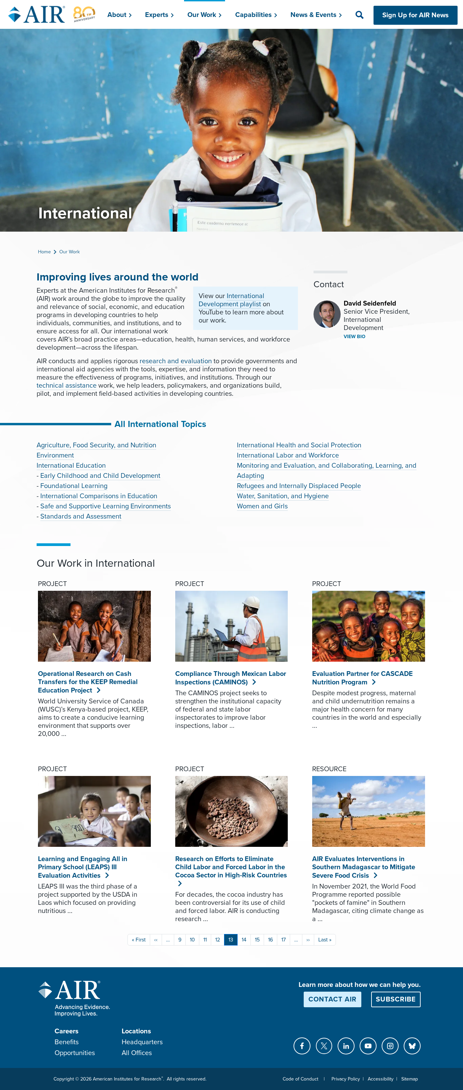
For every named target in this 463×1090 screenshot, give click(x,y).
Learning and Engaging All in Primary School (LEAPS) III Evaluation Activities (82, 867)
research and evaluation (176, 361)
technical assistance (67, 386)
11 (205, 939)
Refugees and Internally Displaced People (299, 486)
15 (257, 939)
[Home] (52, 14)
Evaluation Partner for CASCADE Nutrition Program (362, 678)
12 (217, 939)
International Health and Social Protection (299, 445)
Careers (67, 1031)
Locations (136, 1031)
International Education (71, 466)
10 (192, 939)
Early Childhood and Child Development (100, 476)
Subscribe (396, 999)
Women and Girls (262, 506)
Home (44, 252)
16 (270, 939)
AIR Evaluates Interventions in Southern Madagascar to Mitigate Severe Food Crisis (363, 867)
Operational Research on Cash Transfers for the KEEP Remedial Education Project (88, 682)
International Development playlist (231, 300)
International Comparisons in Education (98, 496)
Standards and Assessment (80, 516)
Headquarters (142, 1042)
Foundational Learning (73, 486)
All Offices (137, 1053)
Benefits (67, 1042)
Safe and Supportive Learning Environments (105, 506)
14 (244, 939)
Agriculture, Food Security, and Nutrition (96, 445)
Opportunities (75, 1053)
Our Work (69, 252)
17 (283, 939)
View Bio (354, 336)
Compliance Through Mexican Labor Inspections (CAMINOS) (230, 678)
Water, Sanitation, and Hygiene (283, 496)
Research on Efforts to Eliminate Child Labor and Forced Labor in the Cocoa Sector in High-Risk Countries (231, 867)
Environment (55, 455)
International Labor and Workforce (288, 455)
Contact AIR (332, 999)
